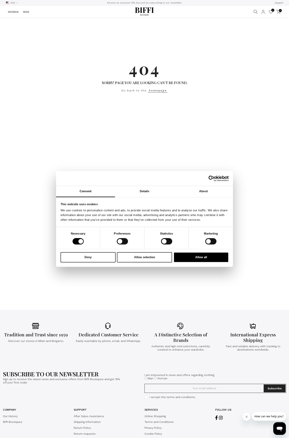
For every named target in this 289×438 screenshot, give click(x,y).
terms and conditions (181, 397)
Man (150, 378)
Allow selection (144, 257)
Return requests (85, 433)
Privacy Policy (153, 427)
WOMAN (13, 11)
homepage (158, 90)
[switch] (122, 241)
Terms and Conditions (159, 421)
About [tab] (203, 191)
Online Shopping (155, 416)
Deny (88, 257)
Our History (10, 416)
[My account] (263, 11)
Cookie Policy (153, 433)
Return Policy (82, 427)
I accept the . (173, 397)
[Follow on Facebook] (216, 417)
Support (279, 3)
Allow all (201, 257)
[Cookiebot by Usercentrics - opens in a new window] (211, 178)
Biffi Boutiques (12, 421)
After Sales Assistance (89, 416)
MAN (26, 11)
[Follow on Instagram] (221, 417)
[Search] (255, 12)
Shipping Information (87, 421)
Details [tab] (144, 191)
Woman (162, 378)
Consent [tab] (85, 191)
